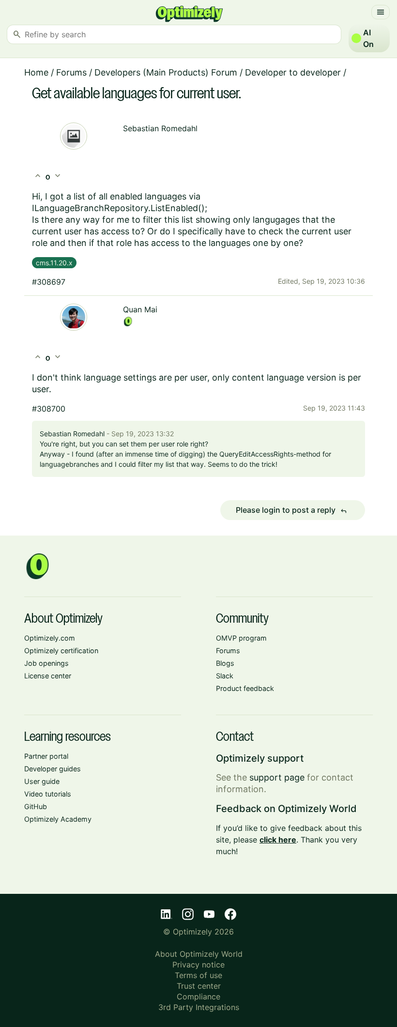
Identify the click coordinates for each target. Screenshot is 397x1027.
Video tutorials (47, 794)
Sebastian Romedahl (160, 128)
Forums (71, 72)
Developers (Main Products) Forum (165, 72)
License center (47, 676)
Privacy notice (198, 964)
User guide (42, 781)
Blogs (225, 663)
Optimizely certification (61, 650)
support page (277, 777)
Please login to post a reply (291, 510)
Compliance (198, 996)
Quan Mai (140, 309)
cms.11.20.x (54, 263)
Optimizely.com (49, 638)
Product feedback (245, 688)
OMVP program (241, 638)
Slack (224, 676)
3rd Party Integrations (198, 1007)
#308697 (48, 282)
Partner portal (46, 756)
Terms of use (198, 975)
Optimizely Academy (58, 819)
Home (36, 72)
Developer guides (52, 769)
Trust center (199, 986)
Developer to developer (293, 72)
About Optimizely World (199, 954)
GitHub (35, 806)
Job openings (46, 663)
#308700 (48, 409)
